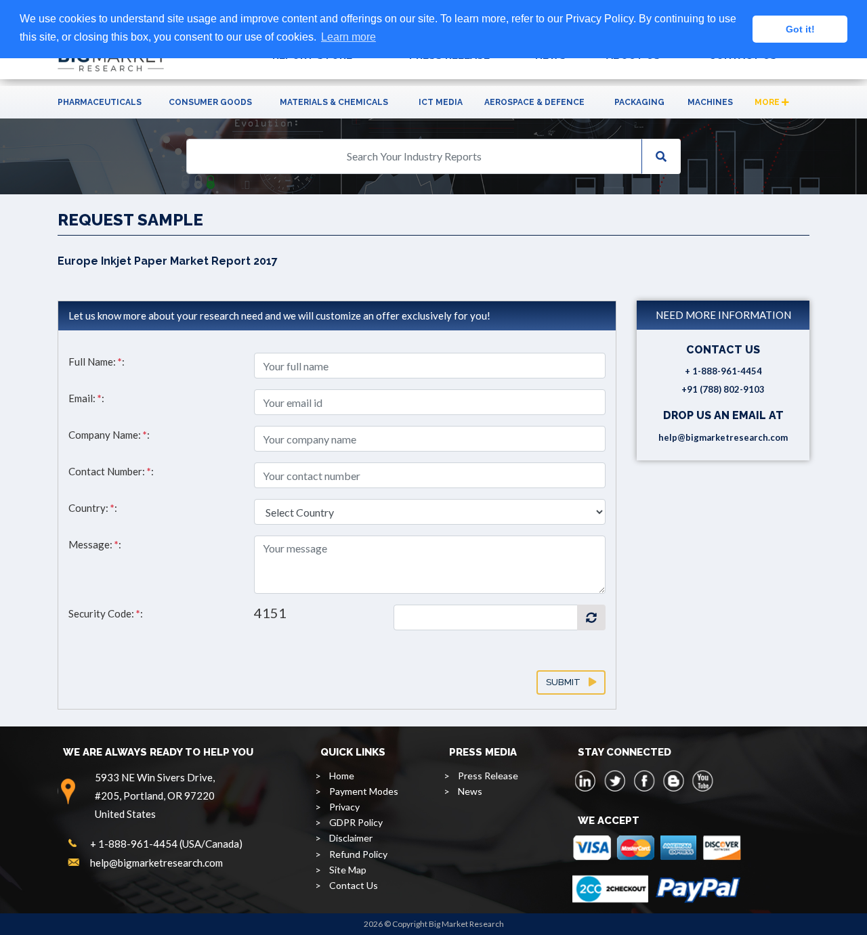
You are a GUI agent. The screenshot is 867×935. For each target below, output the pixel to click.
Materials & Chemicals (334, 102)
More (768, 102)
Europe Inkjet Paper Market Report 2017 (168, 261)
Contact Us (353, 885)
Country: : (92, 508)
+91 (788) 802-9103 (723, 389)
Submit (567, 682)
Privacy (344, 806)
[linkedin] (586, 780)
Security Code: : (105, 613)
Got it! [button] (800, 29)
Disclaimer (351, 838)
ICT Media (441, 102)
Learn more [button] (348, 37)
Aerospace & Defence (534, 102)
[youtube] (702, 780)
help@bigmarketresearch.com (723, 437)
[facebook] (644, 780)
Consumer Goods (210, 102)
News (470, 791)
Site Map (347, 869)
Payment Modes (363, 791)
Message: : (94, 544)
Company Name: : (109, 435)
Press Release (488, 775)
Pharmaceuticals (100, 102)
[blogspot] (673, 780)
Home (341, 775)
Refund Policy (358, 854)
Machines (710, 102)
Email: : (86, 398)
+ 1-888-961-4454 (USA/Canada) (166, 844)
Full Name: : (96, 361)
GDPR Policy (356, 822)
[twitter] (615, 780)
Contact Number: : (111, 471)
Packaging (639, 102)
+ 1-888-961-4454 (723, 371)
